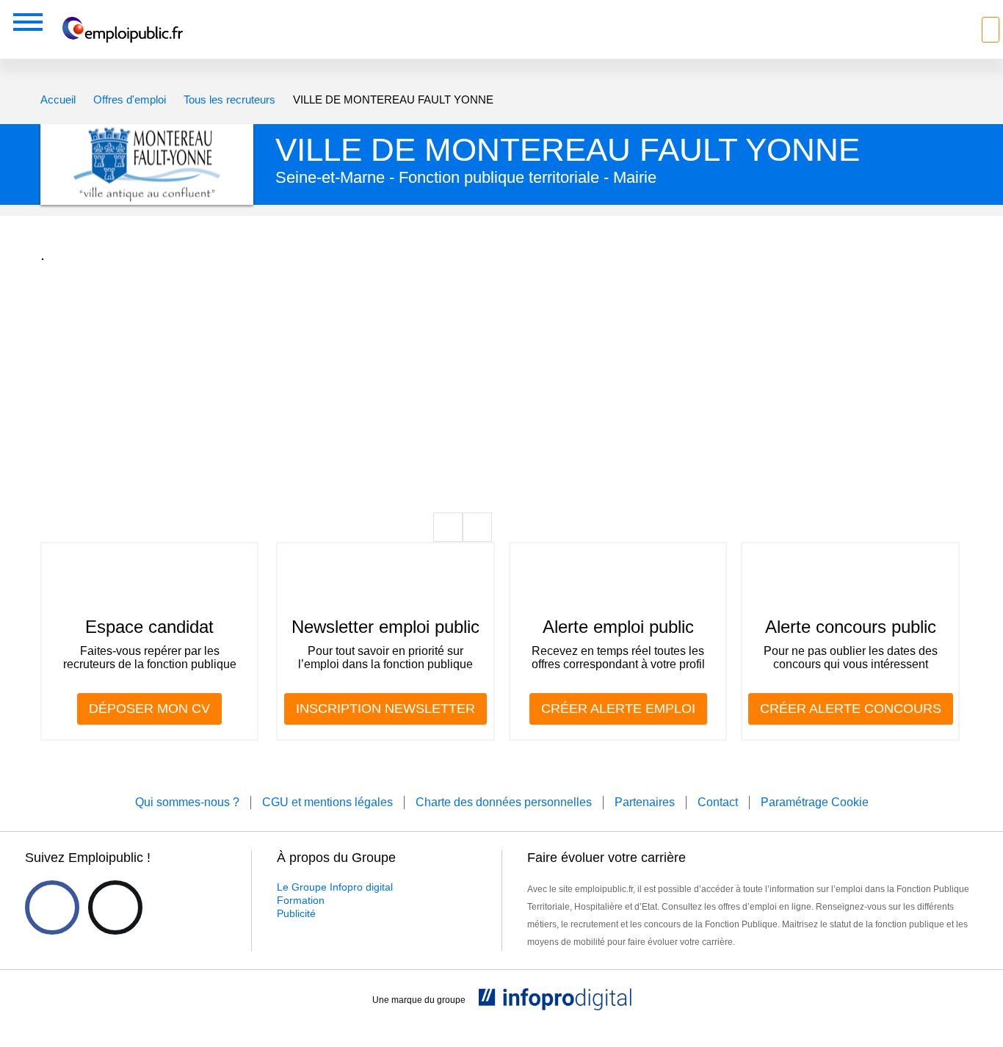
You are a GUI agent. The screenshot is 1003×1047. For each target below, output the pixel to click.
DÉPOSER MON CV (149, 708)
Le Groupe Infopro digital (335, 887)
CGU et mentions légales (327, 802)
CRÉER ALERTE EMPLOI (618, 708)
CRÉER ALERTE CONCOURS (850, 708)
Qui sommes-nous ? (187, 802)
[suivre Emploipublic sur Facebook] (52, 907)
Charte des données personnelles (504, 802)
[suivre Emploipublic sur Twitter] (115, 907)
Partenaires (645, 802)
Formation (301, 900)
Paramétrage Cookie (815, 802)
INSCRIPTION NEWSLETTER (385, 708)
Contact (718, 802)
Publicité (296, 913)
